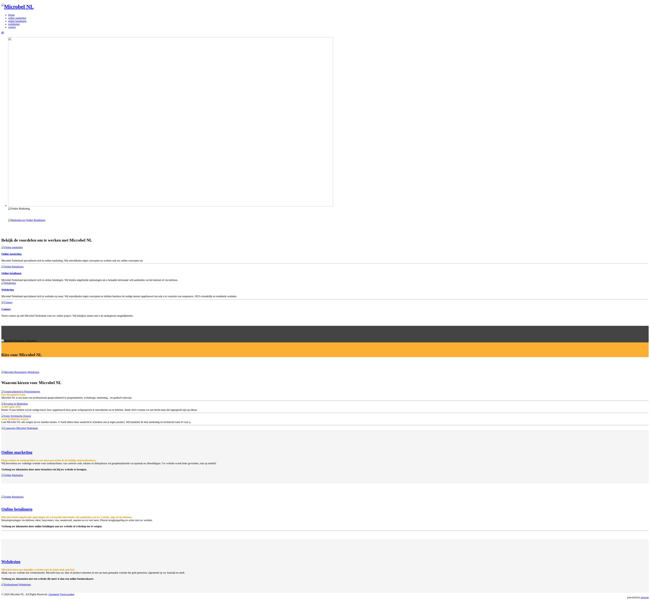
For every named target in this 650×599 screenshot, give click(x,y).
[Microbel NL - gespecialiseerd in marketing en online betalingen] (17, 7)
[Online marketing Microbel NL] (12, 247)
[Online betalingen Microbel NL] (12, 266)
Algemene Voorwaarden (61, 594)
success (645, 597)
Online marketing (11, 254)
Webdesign (7, 289)
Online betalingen (11, 273)
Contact (5, 309)
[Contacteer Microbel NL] (6, 302)
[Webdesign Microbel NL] (8, 283)
